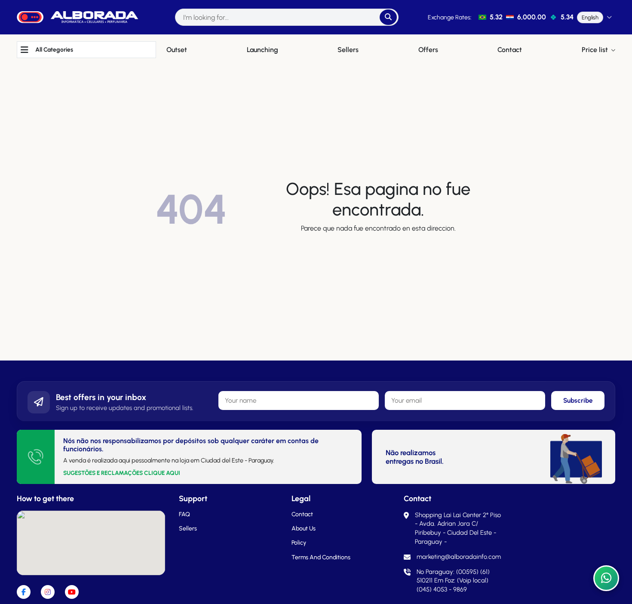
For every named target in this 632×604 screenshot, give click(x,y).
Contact (302, 514)
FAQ (184, 514)
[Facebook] (24, 592)
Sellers (188, 528)
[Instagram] (48, 592)
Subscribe (578, 400)
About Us (303, 528)
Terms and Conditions (320, 557)
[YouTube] (72, 592)
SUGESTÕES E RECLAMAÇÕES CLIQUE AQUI (121, 472)
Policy (298, 542)
